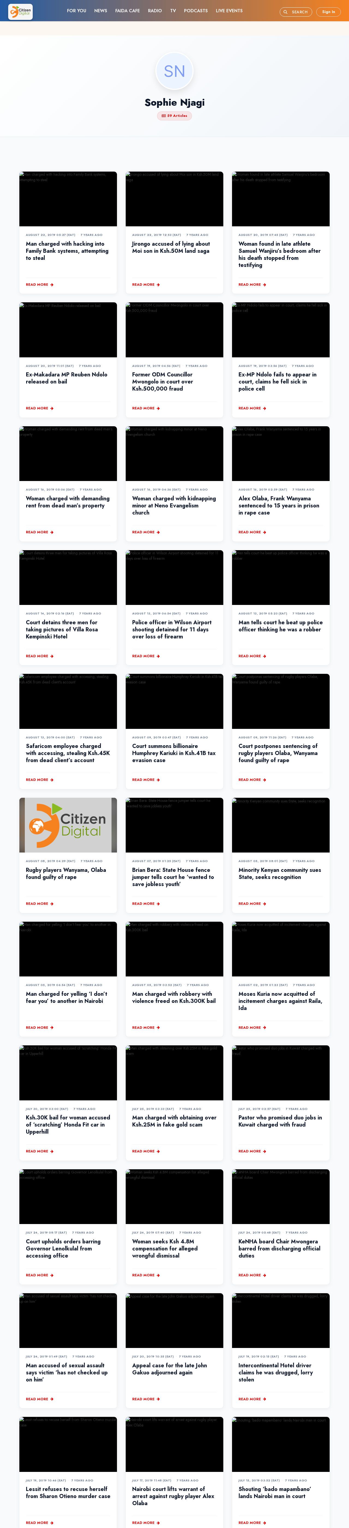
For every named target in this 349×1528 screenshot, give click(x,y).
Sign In (328, 12)
